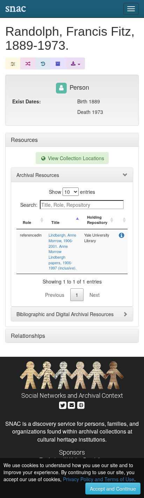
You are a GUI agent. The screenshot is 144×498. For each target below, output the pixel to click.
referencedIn (31, 235)
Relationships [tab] (28, 336)
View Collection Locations (75, 158)
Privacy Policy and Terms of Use (98, 479)
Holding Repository (97, 219)
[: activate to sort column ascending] (121, 220)
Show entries (72, 191)
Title (55, 222)
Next (94, 294)
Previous (54, 294)
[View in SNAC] (121, 235)
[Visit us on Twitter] (62, 404)
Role (27, 222)
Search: (28, 204)
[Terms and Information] (81, 404)
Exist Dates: (26, 101)
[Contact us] (71, 404)
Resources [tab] (24, 140)
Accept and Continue (113, 488)
